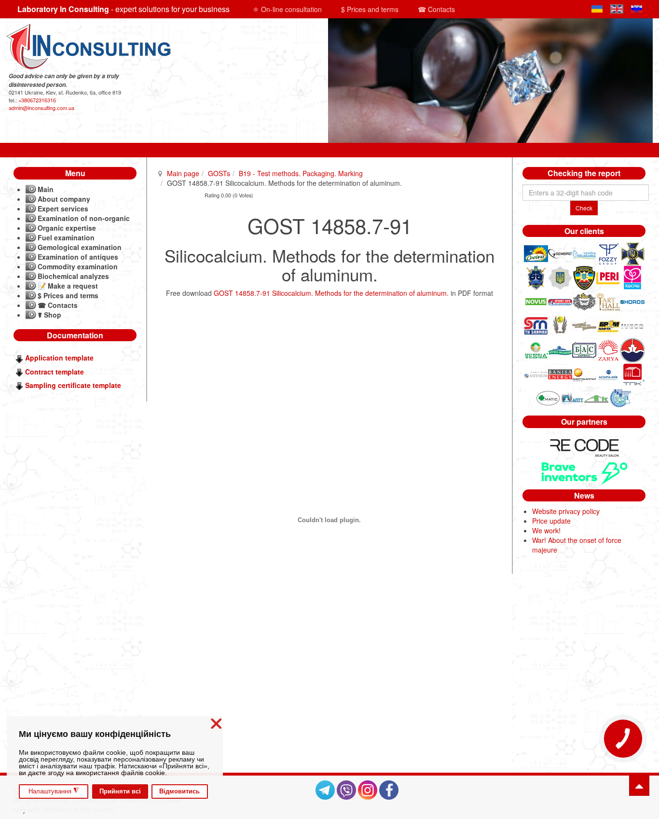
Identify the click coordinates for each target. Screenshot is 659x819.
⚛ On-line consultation (287, 9)
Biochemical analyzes (73, 276)
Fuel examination (66, 237)
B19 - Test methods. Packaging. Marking (301, 173)
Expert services (63, 208)
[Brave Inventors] (584, 472)
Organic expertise (67, 228)
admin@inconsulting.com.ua (41, 107)
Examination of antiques (78, 257)
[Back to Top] (639, 786)
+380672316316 (37, 100)
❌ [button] (216, 723)
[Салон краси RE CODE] (584, 446)
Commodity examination (78, 266)
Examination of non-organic (84, 218)
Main (46, 189)
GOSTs (219, 173)
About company (64, 199)
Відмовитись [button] (179, 791)
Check (584, 208)
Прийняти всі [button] (120, 791)
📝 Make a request (68, 286)
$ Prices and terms (369, 9)
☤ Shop (49, 314)
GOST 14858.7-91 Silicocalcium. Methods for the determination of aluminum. (331, 293)
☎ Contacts (436, 9)
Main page (183, 173)
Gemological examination (80, 247)
